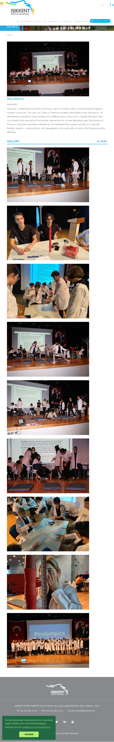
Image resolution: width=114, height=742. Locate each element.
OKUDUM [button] (29, 734)
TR (102, 5)
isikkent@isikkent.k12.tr (85, 711)
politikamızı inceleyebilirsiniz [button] (36, 727)
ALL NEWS (102, 141)
